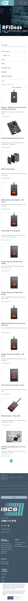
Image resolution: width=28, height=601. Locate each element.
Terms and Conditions (20, 542)
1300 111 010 (8, 520)
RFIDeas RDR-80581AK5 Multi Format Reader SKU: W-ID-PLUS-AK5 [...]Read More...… (13, 234)
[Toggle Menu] (25, 3)
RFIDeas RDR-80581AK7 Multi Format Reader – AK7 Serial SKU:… (13, 203)
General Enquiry (5, 561)
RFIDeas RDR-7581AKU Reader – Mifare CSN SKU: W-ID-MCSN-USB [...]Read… (14, 419)
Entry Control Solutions (6, 549)
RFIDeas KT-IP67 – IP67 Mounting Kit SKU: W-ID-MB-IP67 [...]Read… (14, 172)
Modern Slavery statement (21, 546)
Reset (3, 81)
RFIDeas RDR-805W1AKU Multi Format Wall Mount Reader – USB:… (13, 295)
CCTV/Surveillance (5, 543)
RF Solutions (4, 553)
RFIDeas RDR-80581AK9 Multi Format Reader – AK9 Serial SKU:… (13, 357)
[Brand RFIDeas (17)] (14, 59)
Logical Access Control (14, 31)
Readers (25, 31)
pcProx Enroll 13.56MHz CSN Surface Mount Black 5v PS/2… (13, 388)
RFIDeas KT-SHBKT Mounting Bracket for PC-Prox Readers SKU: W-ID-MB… (13, 450)
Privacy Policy (12, 588)
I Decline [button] (17, 597)
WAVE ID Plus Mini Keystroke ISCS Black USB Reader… (13, 110)
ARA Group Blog (5, 563)
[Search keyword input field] (14, 51)
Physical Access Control (6, 545)
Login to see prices (5, 116)
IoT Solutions (4, 551)
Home (3, 31)
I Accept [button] (10, 597)
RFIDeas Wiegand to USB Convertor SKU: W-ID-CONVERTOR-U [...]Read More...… (12, 141)
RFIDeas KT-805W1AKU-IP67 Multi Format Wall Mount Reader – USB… (12, 264)
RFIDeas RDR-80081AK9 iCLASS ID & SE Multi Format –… (14, 326)
